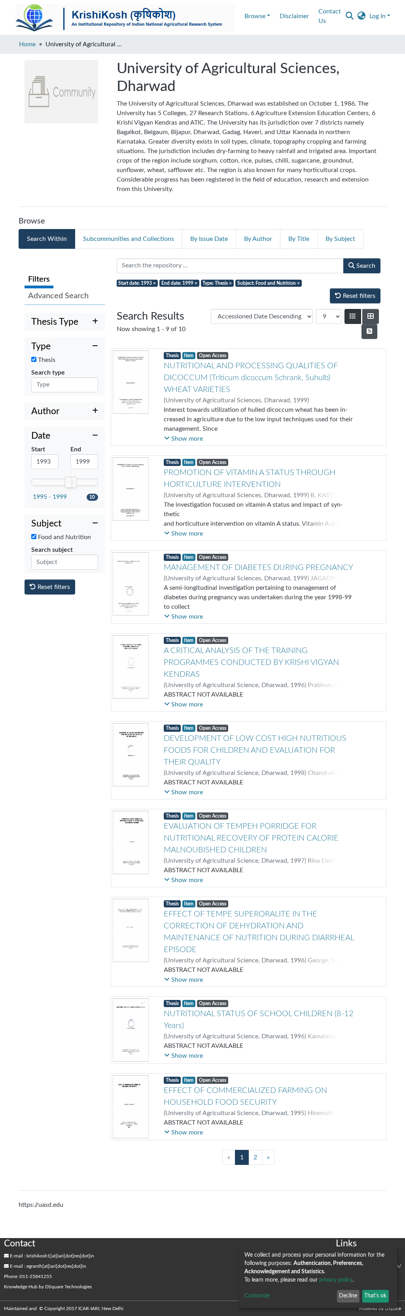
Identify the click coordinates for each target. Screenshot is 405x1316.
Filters (39, 279)
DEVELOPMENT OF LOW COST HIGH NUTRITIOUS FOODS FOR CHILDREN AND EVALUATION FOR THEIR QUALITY (255, 750)
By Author (258, 239)
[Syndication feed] (369, 331)
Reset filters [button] (53, 587)
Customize (257, 1296)
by (48, 1286)
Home (27, 44)
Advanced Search (58, 296)
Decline (348, 1296)
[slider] (68, 482)
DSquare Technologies (68, 1286)
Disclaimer (294, 16)
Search (365, 266)
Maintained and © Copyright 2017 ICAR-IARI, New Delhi (64, 1308)
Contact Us (329, 16)
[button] (361, 16)
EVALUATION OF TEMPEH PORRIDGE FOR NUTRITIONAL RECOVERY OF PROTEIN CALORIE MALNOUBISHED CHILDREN (251, 838)
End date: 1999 (179, 283)
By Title (298, 239)
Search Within (47, 239)
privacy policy (335, 1280)
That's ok (375, 1296)
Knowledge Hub (21, 1286)
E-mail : (17, 1256)
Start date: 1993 (137, 283)
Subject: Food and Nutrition (268, 283)
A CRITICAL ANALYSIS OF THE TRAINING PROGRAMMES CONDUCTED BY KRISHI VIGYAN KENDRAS (251, 662)
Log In (377, 16)
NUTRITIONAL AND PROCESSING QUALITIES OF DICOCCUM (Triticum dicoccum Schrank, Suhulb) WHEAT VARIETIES (251, 378)
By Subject (340, 239)
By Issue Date (209, 239)
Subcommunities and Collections (128, 239)
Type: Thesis (217, 283)
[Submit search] (349, 16)
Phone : (12, 1276)
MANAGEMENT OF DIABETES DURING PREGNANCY (258, 568)
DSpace (393, 1308)
